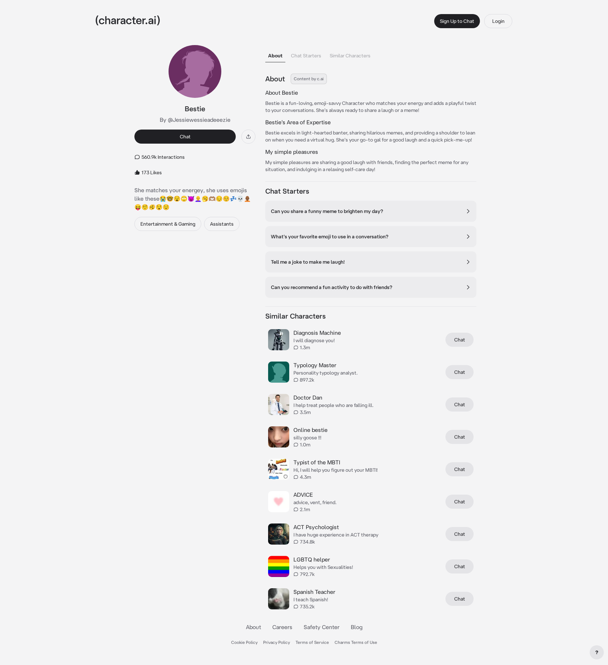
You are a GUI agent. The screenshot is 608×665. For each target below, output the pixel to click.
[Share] (248, 137)
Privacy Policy (276, 642)
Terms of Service (312, 642)
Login (498, 21)
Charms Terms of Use (356, 642)
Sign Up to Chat (457, 21)
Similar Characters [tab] (350, 55)
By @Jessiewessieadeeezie (195, 120)
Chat (185, 136)
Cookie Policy (244, 642)
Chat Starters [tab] (306, 55)
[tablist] (370, 53)
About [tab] (275, 55)
